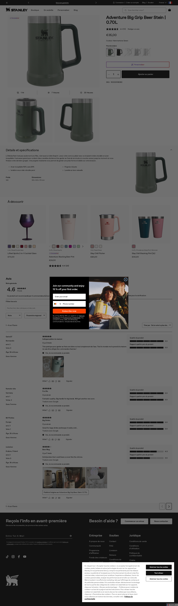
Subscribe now (69, 311)
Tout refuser (158, 573)
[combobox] (57, 304)
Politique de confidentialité (71, 318)
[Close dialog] (125, 279)
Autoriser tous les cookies (159, 567)
